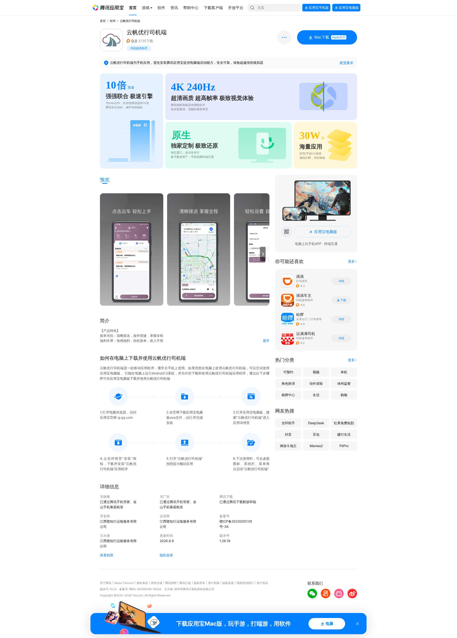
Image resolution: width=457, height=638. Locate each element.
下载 (343, 300)
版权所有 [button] (199, 583)
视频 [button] (316, 372)
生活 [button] (316, 395)
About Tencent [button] (124, 583)
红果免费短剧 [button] (344, 423)
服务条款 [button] (142, 583)
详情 (341, 281)
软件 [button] (113, 21)
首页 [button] (103, 21)
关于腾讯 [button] (105, 583)
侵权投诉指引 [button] (245, 583)
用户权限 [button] (213, 583)
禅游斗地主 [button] (288, 446)
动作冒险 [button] (316, 383)
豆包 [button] (316, 434)
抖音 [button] (288, 434)
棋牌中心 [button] (288, 395)
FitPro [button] (343, 446)
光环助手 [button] (288, 423)
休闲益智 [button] (344, 383)
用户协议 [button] (262, 583)
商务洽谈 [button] (156, 583)
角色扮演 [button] (288, 383)
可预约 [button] (288, 372)
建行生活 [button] (344, 434)
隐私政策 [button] (166, 555)
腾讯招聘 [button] (171, 583)
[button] (108, 7)
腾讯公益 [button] (185, 583)
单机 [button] (344, 372)
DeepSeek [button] (316, 423)
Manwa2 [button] (316, 446)
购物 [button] (344, 395)
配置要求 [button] (346, 63)
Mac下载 (329, 37)
